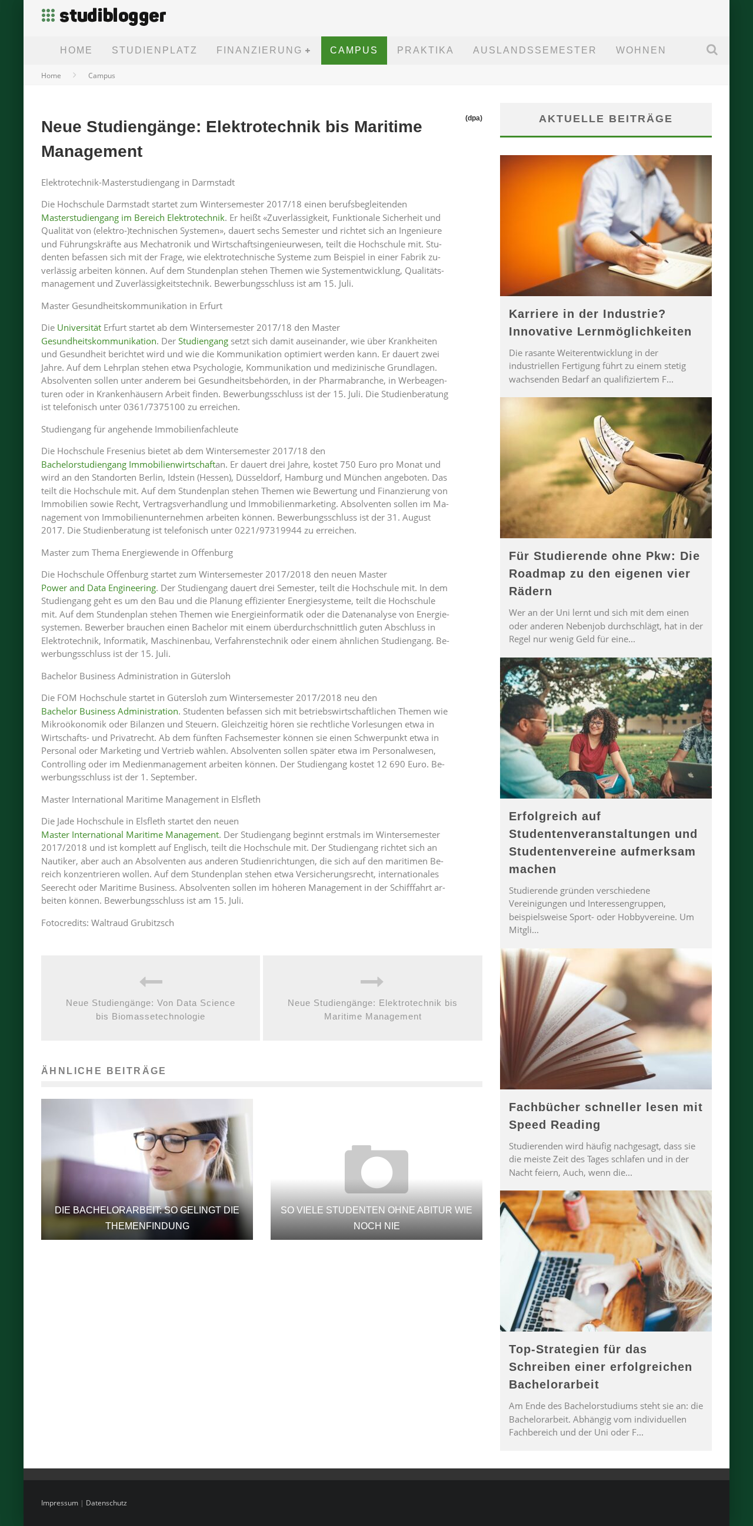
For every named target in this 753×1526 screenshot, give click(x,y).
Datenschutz (106, 1503)
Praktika (425, 50)
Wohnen (641, 50)
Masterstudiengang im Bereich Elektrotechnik (133, 217)
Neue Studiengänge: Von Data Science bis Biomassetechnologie (150, 1009)
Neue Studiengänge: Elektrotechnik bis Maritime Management (373, 1009)
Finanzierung (259, 50)
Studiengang (203, 341)
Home (76, 50)
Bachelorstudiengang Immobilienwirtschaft (128, 464)
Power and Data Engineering (98, 587)
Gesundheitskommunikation (98, 341)
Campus (354, 50)
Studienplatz (155, 50)
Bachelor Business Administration (109, 711)
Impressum (59, 1503)
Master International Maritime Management (130, 834)
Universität (79, 327)
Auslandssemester (535, 50)
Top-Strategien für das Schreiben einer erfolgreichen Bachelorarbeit (600, 1367)
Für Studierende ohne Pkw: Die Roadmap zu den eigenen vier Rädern (604, 573)
